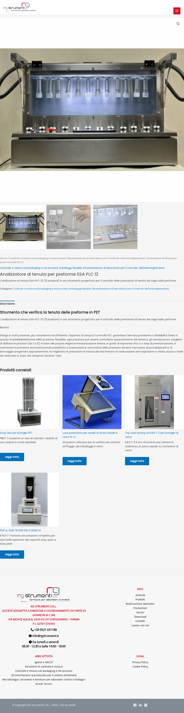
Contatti (140, 621)
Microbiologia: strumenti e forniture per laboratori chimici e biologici (43, 679)
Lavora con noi (140, 625)
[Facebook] (135, 705)
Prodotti (140, 599)
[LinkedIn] (140, 705)
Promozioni (140, 608)
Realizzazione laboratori (140, 603)
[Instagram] (145, 705)
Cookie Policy (140, 666)
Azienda (140, 595)
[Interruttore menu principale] (176, 10)
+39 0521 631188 (45, 630)
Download (140, 616)
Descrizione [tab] (7, 303)
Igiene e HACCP (44, 662)
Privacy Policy (140, 662)
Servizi (140, 612)
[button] (178, 24)
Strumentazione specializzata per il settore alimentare (44, 675)
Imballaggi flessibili (70, 268)
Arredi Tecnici (43, 683)
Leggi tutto (12, 457)
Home (3, 258)
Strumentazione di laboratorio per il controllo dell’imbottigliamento (106, 258)
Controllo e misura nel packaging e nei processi (37, 258)
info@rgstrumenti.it (45, 636)
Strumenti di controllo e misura (44, 666)
